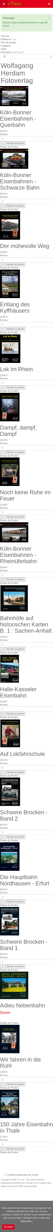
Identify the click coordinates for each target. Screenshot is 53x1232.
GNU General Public (28, 1186)
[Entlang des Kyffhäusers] (10, 284)
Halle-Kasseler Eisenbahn (18, 692)
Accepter (8, 1227)
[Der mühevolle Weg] (10, 225)
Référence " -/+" (9, 39)
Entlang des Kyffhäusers (15, 307)
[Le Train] (11, 3)
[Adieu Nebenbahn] (14, 985)
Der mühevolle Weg (24, 246)
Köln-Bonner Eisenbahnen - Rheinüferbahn (18, 554)
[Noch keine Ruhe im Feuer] (10, 471)
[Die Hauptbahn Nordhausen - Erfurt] (10, 856)
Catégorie (6, 46)
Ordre (3, 49)
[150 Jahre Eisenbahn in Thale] (9, 1103)
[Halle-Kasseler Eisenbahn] (9, 668)
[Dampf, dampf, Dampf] (10, 407)
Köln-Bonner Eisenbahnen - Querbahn (18, 118)
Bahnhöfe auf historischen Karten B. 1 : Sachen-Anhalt (26, 624)
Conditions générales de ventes (22, 1175)
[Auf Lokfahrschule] (10, 733)
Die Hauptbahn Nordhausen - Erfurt (24, 880)
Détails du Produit (9, 147)
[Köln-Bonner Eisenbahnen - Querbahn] (14, 96)
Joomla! (29, 1183)
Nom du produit (8, 42)
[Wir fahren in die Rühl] (10, 1039)
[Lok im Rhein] (10, 348)
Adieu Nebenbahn (22, 1005)
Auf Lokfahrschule (22, 754)
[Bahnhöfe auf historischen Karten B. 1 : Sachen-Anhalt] (14, 598)
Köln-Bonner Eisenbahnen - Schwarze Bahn (19, 181)
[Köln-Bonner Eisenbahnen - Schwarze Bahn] (14, 158)
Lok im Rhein (16, 369)
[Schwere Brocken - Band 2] (10, 791)
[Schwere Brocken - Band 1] (9, 921)
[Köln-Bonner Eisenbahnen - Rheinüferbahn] (14, 532)
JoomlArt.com (18, 1183)
